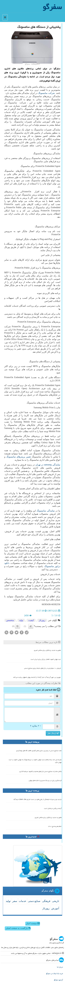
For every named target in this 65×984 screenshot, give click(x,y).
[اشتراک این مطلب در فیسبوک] (21, 632)
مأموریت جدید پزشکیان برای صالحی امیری (47, 650)
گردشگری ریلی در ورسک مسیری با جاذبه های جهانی (45, 780)
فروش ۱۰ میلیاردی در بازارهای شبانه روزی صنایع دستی (42, 668)
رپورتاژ (42, 620)
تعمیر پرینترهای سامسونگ (18, 457)
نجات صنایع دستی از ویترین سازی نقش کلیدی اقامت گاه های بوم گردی (39, 750)
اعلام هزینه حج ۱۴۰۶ (55, 826)
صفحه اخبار (31, 923)
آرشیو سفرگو (58, 979)
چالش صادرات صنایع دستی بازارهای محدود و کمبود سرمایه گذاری (40, 771)
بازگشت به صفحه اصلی (17, 928)
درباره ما (60, 967)
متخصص (10, 620)
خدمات (22, 901)
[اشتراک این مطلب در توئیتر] (16, 632)
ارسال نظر (52, 733)
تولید (21, 620)
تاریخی (55, 901)
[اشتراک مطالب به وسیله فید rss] (6, 632)
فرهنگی (46, 901)
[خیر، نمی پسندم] (17, 626)
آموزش (55, 908)
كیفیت (31, 620)
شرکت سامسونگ (46, 93)
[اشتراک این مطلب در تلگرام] (26, 632)
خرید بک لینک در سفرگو (54, 973)
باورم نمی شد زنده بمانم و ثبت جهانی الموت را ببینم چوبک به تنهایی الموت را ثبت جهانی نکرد (35, 761)
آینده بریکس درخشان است (53, 808)
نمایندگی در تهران (47, 464)
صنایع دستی (34, 901)
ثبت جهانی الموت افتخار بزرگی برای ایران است (46, 659)
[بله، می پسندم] (30, 626)
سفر (14, 901)
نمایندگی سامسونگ (46, 511)
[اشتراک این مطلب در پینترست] (11, 632)
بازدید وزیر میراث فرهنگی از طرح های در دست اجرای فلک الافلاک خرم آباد (37, 799)
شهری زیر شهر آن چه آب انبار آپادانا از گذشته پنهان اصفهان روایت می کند (37, 677)
